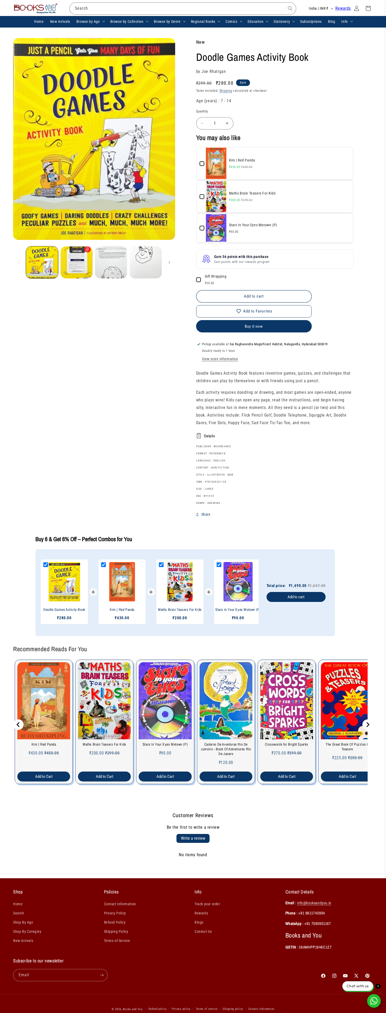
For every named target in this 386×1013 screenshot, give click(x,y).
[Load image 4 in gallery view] (146, 262)
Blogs (199, 922)
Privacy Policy (115, 913)
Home (18, 904)
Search (18, 913)
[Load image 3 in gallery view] (111, 262)
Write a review (193, 838)
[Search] (290, 8)
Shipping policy (233, 1009)
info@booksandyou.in (314, 903)
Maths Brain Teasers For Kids (104, 744)
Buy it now (254, 326)
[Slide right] (169, 262)
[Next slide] (367, 724)
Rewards (343, 8)
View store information (220, 359)
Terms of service (207, 1009)
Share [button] (206, 514)
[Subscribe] (101, 975)
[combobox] (183, 8)
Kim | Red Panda (44, 744)
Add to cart (296, 597)
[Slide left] (19, 262)
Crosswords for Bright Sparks (286, 744)
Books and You (133, 1009)
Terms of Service (117, 941)
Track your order (207, 904)
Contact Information (120, 904)
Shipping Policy (116, 931)
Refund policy (157, 1009)
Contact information (261, 1009)
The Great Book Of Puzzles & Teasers (347, 746)
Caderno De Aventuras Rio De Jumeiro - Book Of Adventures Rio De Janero (226, 749)
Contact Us (203, 931)
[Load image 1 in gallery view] (42, 262)
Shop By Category (27, 931)
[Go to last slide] (18, 724)
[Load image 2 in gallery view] (77, 262)
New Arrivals (23, 941)
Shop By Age (23, 922)
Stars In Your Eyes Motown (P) (165, 744)
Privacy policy (181, 1009)
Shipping (226, 91)
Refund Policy (115, 922)
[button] (90, 21)
